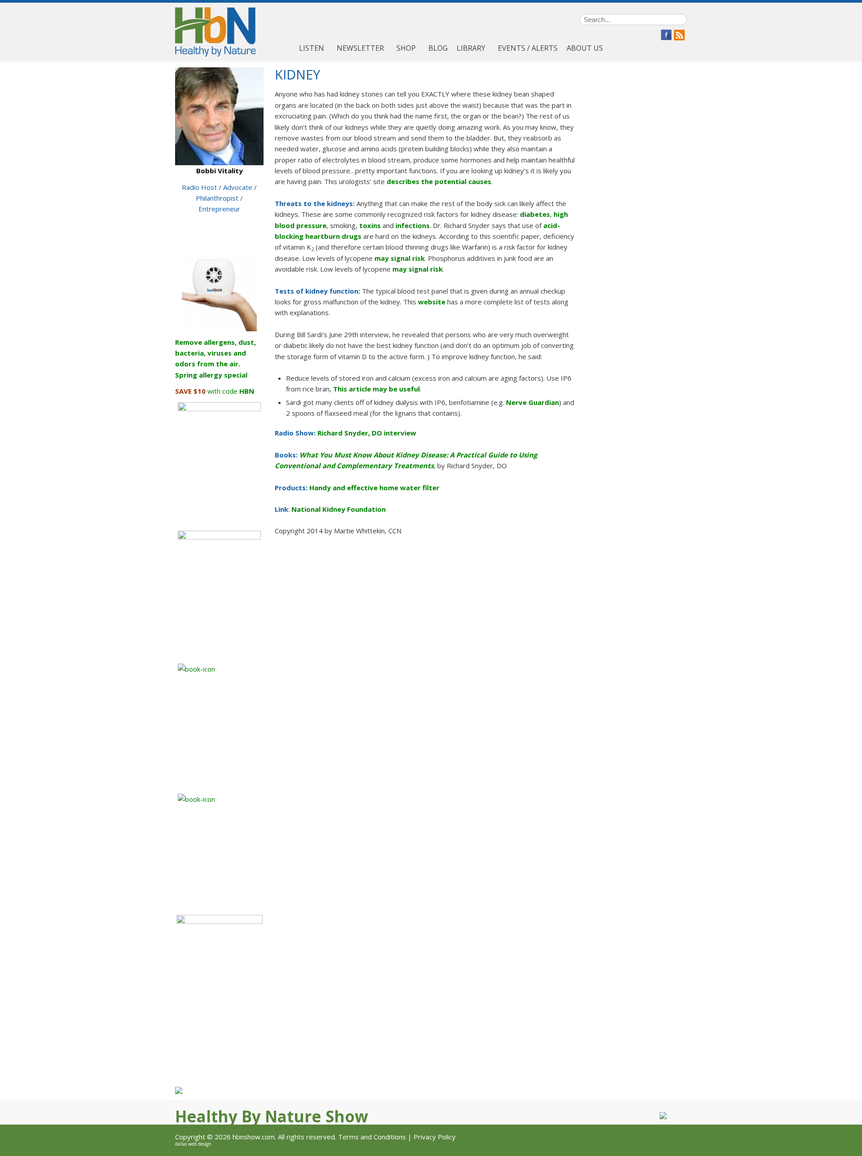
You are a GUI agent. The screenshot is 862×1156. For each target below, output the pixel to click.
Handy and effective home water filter (374, 487)
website (431, 301)
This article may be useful (376, 388)
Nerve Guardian (532, 402)
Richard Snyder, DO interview (366, 432)
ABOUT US (585, 48)
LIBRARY (471, 48)
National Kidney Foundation (338, 509)
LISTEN (311, 48)
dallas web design (193, 1144)
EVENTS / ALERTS (528, 48)
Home (285, 48)
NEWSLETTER (360, 48)
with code (214, 391)
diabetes (535, 214)
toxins (370, 225)
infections (413, 225)
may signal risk (399, 258)
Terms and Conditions (372, 1136)
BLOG (438, 48)
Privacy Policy (434, 1136)
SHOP (406, 48)
